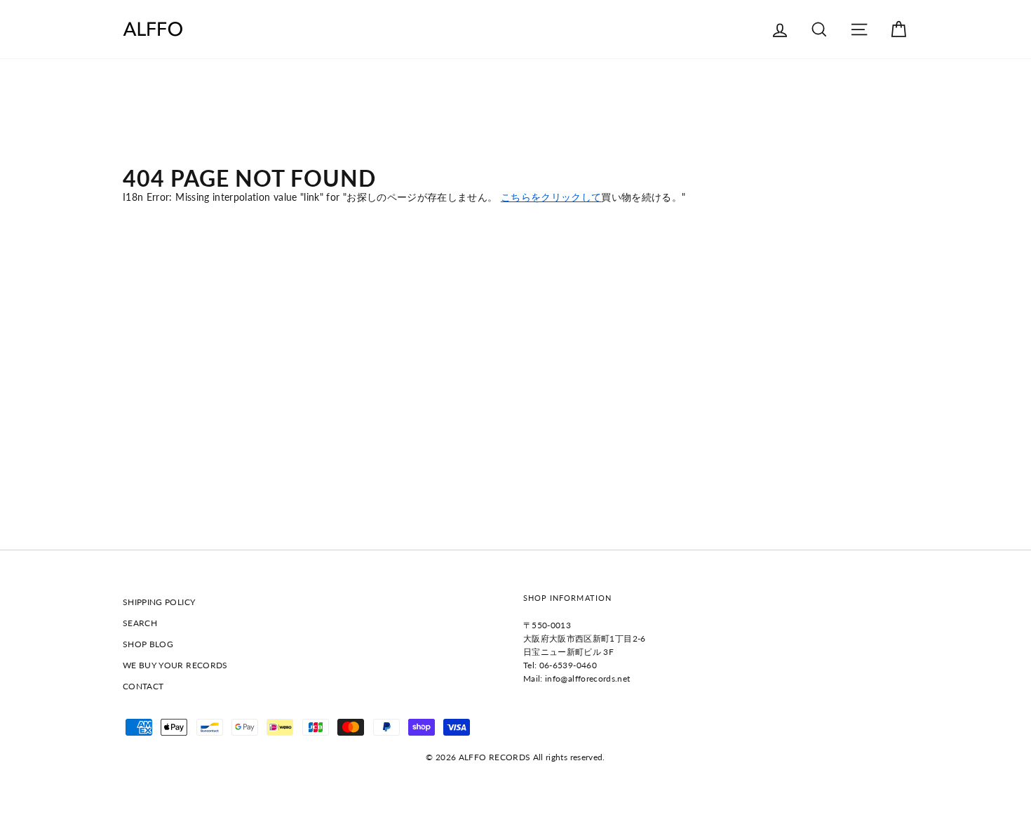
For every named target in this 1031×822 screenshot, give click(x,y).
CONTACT (143, 686)
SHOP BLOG (148, 644)
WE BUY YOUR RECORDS (175, 665)
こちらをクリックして (551, 197)
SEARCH (140, 623)
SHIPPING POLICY (159, 602)
